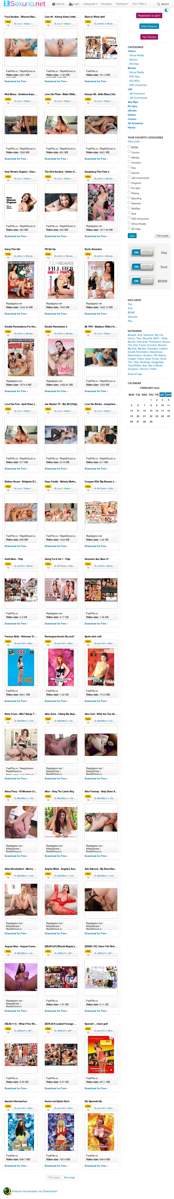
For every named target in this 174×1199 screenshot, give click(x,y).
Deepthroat (156, 352)
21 (144, 416)
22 (151, 416)
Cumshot (151, 345)
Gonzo (131, 338)
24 (162, 416)
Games (132, 114)
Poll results (162, 235)
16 (156, 410)
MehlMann (22, 720)
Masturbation (135, 355)
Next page (69, 1177)
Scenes (73, 720)
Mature (162, 355)
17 (162, 410)
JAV (69, 953)
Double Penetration (138, 352)
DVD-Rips (134, 76)
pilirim (100, 178)
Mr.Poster (101, 488)
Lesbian (163, 348)
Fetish (153, 369)
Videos (27, 23)
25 (168, 416)
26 (131, 421)
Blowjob (132, 335)
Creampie (152, 348)
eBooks (132, 110)
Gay (130, 304)
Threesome (155, 341)
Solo (144, 365)
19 (131, 416)
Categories (90, 3)
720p (135, 362)
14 (144, 410)
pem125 (21, 643)
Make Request (149, 26)
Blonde (131, 341)
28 (144, 421)
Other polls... (135, 141)
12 (131, 410)
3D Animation (135, 123)
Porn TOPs (139, 3)
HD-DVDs (134, 80)
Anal (139, 335)
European (133, 369)
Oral (135, 345)
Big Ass (142, 348)
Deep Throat (152, 358)
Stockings (145, 362)
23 (156, 416)
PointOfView (134, 365)
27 (138, 421)
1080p (164, 338)
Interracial (142, 341)
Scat (130, 308)
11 (168, 405)
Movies (110, 23)
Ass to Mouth (155, 365)
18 (168, 410)
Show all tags (135, 374)
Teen (139, 338)
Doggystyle (157, 362)
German (144, 369)
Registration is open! (149, 15)
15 (151, 410)
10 (162, 405)
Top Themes (149, 37)
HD (155, 355)
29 (151, 421)
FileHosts (121, 3)
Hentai (131, 127)
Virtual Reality (136, 55)
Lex (19, 23)
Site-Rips (133, 102)
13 (138, 410)
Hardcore (149, 335)
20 (138, 416)
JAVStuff (61, 953)
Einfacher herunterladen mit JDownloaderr (34, 1191)
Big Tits (159, 335)
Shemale (132, 316)
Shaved (162, 345)
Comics (132, 119)
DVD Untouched (137, 85)
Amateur (147, 355)
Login (76, 3)
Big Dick (132, 348)
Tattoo (140, 358)
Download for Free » (16, 81)
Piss (130, 321)
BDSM (131, 312)
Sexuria (60, 3)
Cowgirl (132, 358)
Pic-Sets (132, 106)
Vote (132, 235)
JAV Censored (137, 93)
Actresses (106, 3)
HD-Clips (134, 63)
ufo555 (100, 23)
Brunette (147, 338)
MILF (156, 338)
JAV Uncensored (138, 97)
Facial (142, 345)
